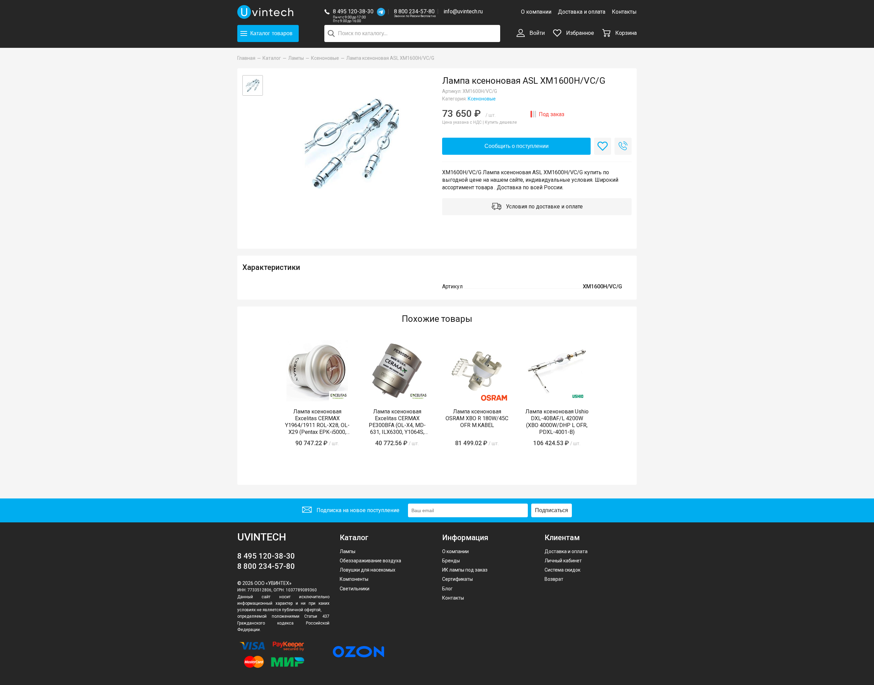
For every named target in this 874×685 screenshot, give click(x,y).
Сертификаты (457, 579)
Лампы (347, 551)
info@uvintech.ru (463, 11)
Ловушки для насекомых (367, 570)
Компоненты (354, 579)
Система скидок (562, 570)
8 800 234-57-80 (415, 11)
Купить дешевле (501, 122)
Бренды (451, 560)
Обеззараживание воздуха (370, 560)
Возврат (554, 579)
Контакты (624, 12)
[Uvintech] (266, 12)
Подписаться (551, 510)
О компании (536, 12)
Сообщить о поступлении (516, 146)
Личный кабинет (563, 560)
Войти (536, 33)
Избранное (579, 33)
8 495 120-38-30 (353, 11)
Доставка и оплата (581, 12)
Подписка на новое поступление (357, 510)
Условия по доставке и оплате (544, 206)
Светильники (354, 588)
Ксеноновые (482, 98)
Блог (447, 588)
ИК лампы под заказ (465, 570)
